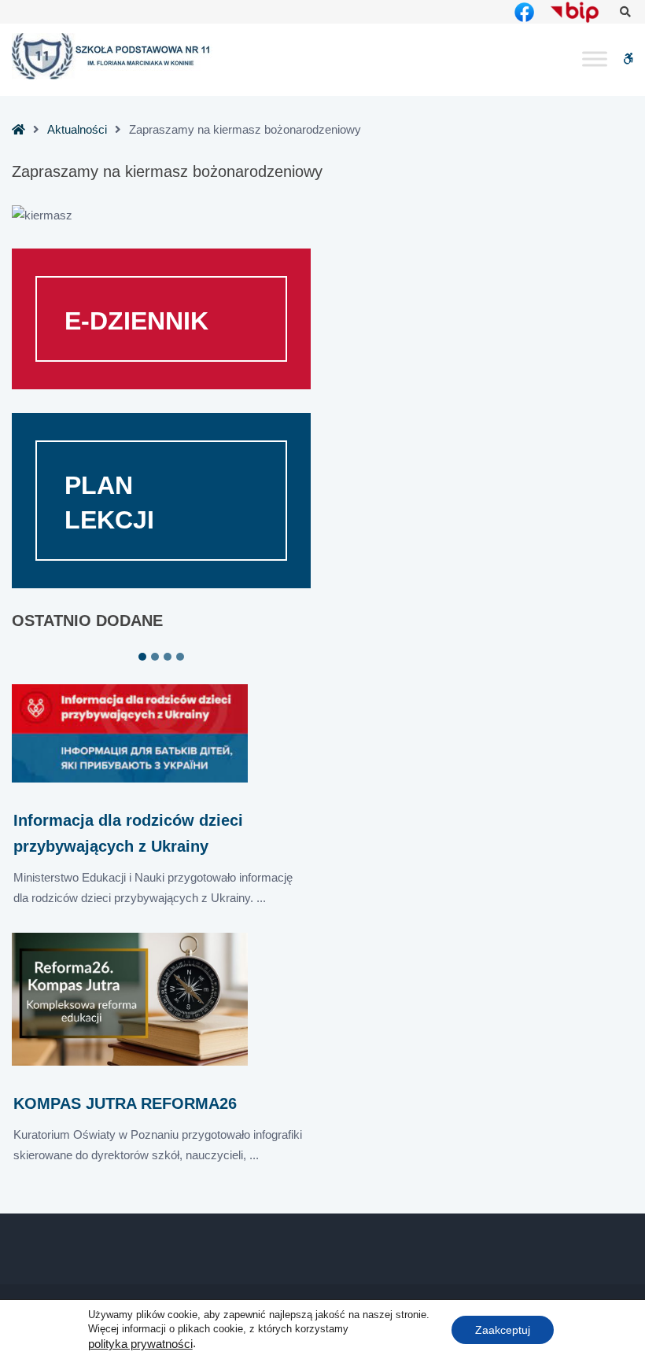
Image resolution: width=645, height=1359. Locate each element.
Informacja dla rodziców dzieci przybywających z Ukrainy (128, 833)
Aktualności (77, 129)
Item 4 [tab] (180, 657)
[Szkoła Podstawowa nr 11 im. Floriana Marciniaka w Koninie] (112, 56)
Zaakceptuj (502, 1329)
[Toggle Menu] (594, 59)
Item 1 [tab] (142, 657)
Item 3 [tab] (167, 657)
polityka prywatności (140, 1344)
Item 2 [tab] (155, 657)
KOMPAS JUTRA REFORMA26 (125, 1103)
